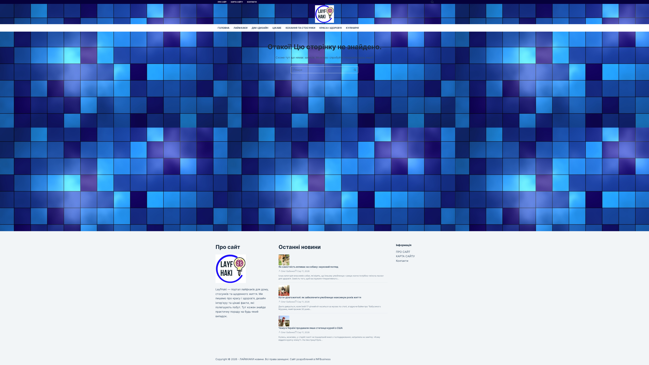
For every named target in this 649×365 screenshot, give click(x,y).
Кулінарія (352, 27)
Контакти (252, 2)
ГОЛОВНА (223, 27)
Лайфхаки (240, 27)
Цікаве (276, 27)
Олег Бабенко (288, 271)
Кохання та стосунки (300, 27)
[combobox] (321, 69)
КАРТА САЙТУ (237, 2)
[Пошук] (432, 2)
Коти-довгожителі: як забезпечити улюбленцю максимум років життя (320, 297)
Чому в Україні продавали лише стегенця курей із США (311, 327)
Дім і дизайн (260, 27)
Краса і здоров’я (330, 27)
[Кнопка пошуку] (355, 70)
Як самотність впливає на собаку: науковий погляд (308, 266)
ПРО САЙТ (222, 2)
